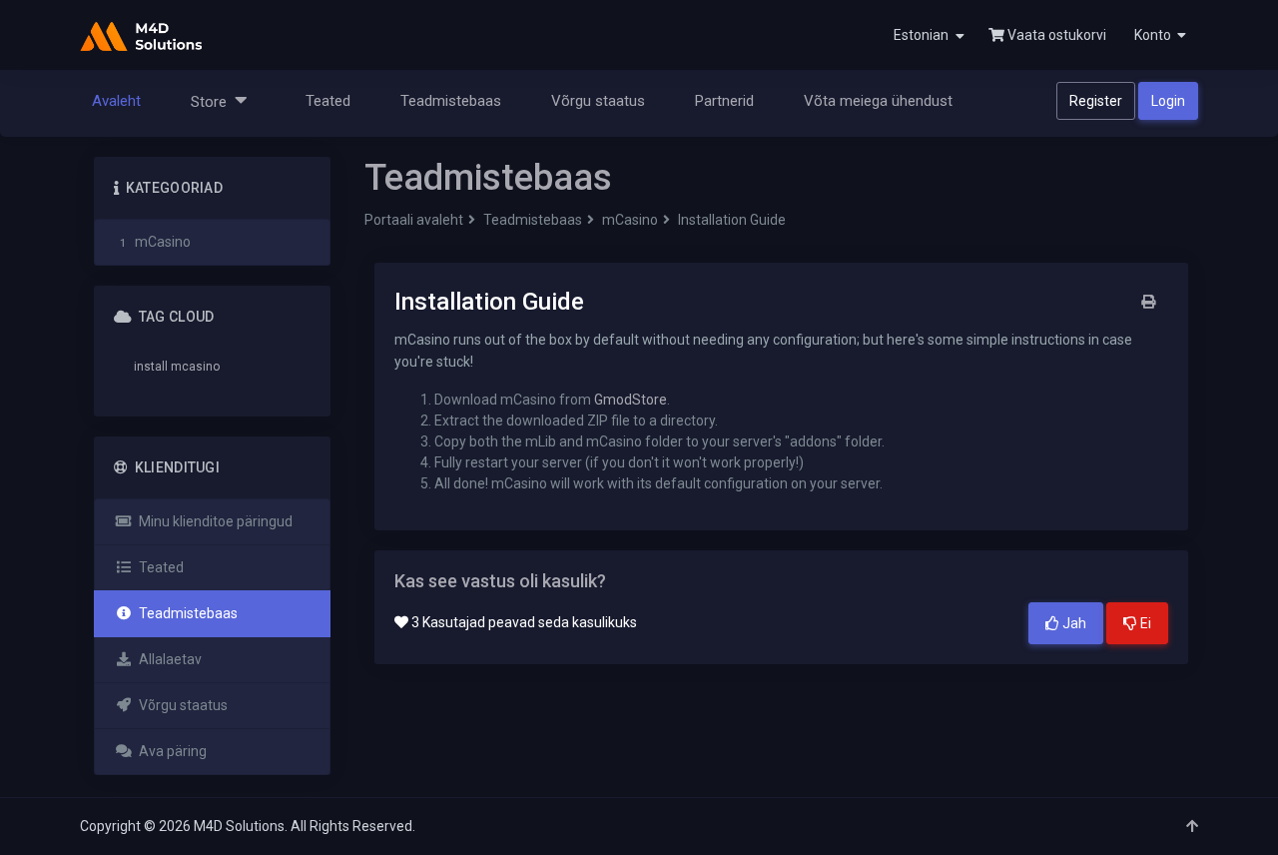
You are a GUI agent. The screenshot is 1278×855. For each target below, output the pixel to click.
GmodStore (630, 400)
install (151, 367)
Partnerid (724, 101)
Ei (1144, 623)
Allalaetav (167, 659)
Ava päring (170, 751)
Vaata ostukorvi (1055, 35)
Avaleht (116, 101)
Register (1095, 101)
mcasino (195, 367)
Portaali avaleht (413, 220)
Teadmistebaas (450, 101)
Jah (1072, 623)
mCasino (630, 220)
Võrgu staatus (598, 101)
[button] (1158, 35)
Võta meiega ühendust (878, 101)
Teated (328, 101)
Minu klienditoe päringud (213, 521)
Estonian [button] (923, 35)
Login (1168, 101)
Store (213, 102)
